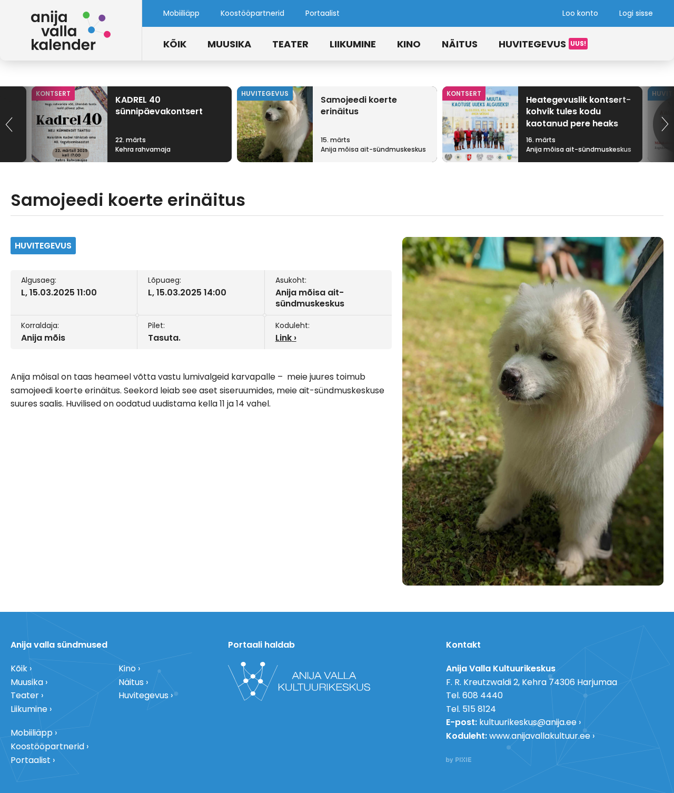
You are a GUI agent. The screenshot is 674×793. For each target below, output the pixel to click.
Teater (290, 44)
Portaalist (322, 13)
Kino (409, 44)
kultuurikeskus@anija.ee (528, 722)
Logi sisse (636, 13)
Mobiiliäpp (181, 13)
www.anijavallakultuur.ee (539, 736)
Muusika (229, 44)
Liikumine (353, 44)
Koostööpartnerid (252, 13)
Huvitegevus (532, 44)
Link (283, 338)
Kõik (174, 44)
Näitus (460, 44)
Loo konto (580, 13)
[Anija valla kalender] (71, 30)
